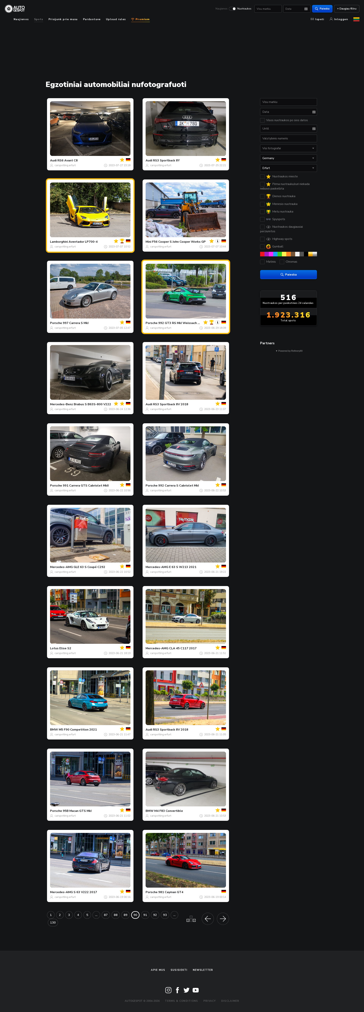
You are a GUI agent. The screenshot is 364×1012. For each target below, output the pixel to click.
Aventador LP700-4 (83, 242)
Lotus (54, 648)
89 (125, 915)
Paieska (324, 8)
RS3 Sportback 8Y (166, 160)
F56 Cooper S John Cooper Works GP (179, 242)
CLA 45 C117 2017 (183, 648)
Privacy (209, 1001)
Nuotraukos (244, 8)
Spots (38, 19)
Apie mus (158, 970)
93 (165, 915)
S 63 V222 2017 (85, 892)
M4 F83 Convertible (168, 811)
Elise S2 (65, 648)
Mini (148, 242)
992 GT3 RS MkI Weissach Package (184, 323)
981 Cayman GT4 (170, 892)
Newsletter (203, 970)
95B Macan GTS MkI (77, 811)
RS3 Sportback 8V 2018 (170, 404)
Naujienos (222, 8)
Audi (53, 160)
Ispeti (319, 19)
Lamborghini (59, 242)
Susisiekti (179, 970)
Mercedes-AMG (61, 567)
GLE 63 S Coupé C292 (89, 567)
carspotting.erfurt (65, 165)
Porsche (56, 323)
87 (106, 915)
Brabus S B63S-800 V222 (92, 404)
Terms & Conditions (181, 1001)
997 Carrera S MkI (76, 323)
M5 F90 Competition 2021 (78, 730)
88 (116, 915)
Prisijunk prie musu (63, 19)
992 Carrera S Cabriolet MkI (178, 485)
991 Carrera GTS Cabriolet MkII (86, 485)
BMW (54, 730)
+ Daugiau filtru (346, 8)
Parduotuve (92, 19)
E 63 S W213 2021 (182, 567)
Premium (142, 19)
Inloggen (341, 19)
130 (53, 922)
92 (155, 915)
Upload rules (116, 19)
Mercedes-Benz (61, 404)
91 (145, 915)
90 (135, 915)
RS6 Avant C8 (67, 160)
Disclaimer (230, 1001)
